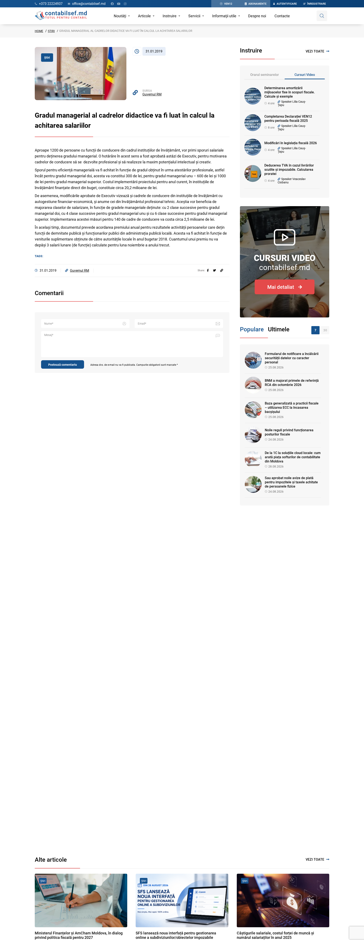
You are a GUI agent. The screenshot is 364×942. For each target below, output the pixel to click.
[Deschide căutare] (322, 16)
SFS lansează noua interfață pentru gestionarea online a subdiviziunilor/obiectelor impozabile (176, 935)
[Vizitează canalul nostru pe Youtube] (118, 3)
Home (39, 31)
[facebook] (208, 270)
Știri (51, 31)
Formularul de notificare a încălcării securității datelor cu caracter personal (291, 358)
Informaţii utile (224, 16)
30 (325, 330)
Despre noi (257, 16)
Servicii (194, 16)
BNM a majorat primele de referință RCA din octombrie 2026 (292, 383)
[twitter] (214, 270)
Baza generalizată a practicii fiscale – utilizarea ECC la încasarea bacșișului (291, 407)
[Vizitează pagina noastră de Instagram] (125, 3)
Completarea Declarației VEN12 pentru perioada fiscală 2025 (288, 118)
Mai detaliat (280, 287)
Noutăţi (120, 16)
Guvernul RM (152, 94)
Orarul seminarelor (264, 75)
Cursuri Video (304, 75)
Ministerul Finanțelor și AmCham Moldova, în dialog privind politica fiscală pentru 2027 (79, 935)
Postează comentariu (62, 364)
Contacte (282, 16)
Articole (144, 16)
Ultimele (278, 329)
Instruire (170, 16)
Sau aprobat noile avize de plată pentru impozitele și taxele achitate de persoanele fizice (291, 482)
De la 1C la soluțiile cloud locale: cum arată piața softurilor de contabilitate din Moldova (293, 457)
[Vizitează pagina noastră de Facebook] (112, 3)
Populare (252, 329)
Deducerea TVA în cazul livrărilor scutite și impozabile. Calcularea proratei (289, 169)
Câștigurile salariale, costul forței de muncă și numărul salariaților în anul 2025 (275, 935)
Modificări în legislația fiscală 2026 (290, 143)
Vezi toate (315, 51)
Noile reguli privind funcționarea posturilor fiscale (289, 432)
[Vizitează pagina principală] (61, 15)
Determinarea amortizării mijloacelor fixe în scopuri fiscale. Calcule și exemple (289, 92)
